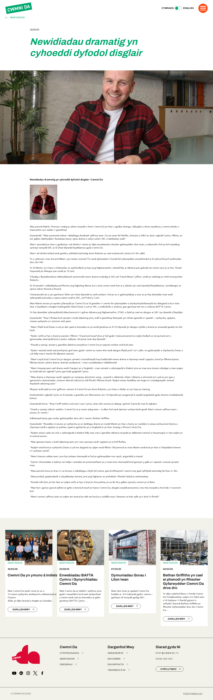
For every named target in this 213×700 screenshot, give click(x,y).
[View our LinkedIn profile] (21, 673)
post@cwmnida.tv (167, 653)
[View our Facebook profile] (42, 673)
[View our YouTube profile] (14, 673)
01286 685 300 (164, 659)
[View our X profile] (35, 673)
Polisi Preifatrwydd (192, 693)
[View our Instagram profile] (28, 673)
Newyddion (17, 17)
